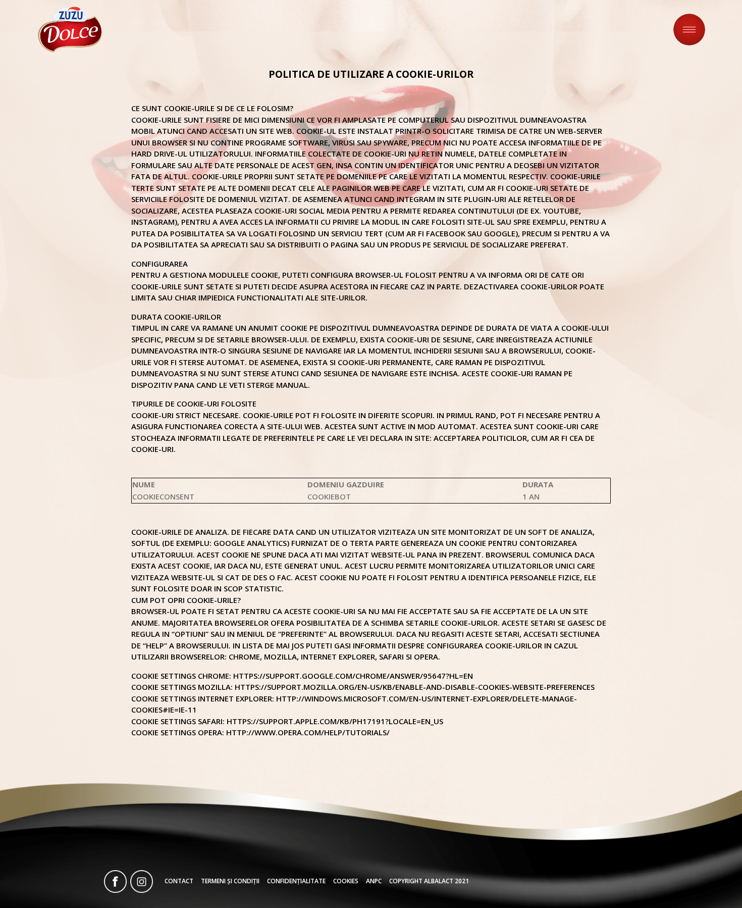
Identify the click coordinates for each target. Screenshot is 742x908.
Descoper (472, 29)
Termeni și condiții (230, 881)
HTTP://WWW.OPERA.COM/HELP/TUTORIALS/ (308, 732)
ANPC (374, 881)
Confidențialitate (296, 881)
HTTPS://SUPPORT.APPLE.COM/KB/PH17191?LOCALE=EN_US (335, 721)
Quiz (520, 29)
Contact (179, 881)
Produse (565, 29)
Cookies (345, 881)
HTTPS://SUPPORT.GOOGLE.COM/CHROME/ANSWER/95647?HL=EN (353, 676)
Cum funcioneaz (640, 29)
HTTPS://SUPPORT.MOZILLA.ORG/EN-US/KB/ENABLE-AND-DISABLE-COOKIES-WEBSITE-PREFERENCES (415, 687)
